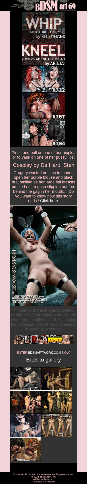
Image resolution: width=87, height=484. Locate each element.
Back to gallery (43, 360)
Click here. (49, 201)
